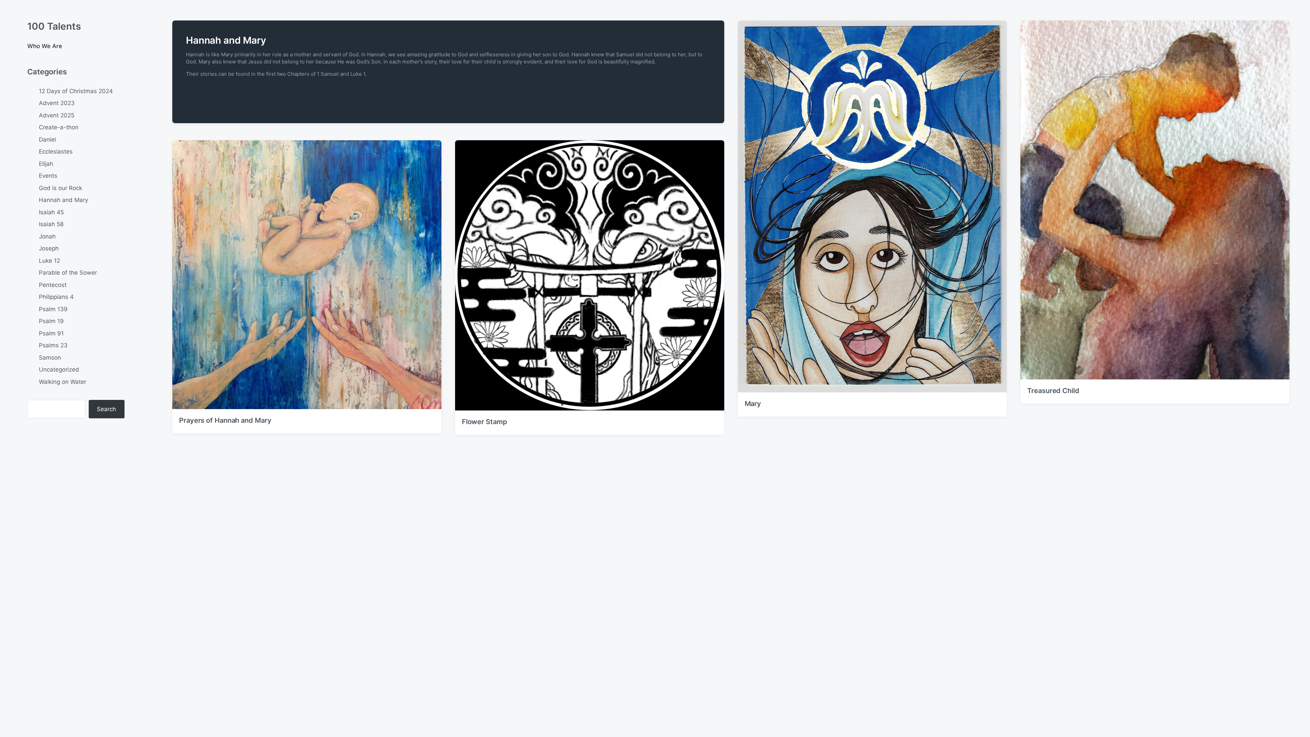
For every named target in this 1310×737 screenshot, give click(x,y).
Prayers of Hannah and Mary (225, 420)
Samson (50, 357)
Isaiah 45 (51, 212)
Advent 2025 (56, 115)
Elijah (46, 163)
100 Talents (54, 26)
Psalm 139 (53, 309)
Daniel (47, 139)
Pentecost (53, 284)
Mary (753, 404)
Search (106, 409)
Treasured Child (1053, 391)
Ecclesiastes (56, 151)
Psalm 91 (51, 333)
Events (48, 175)
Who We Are (44, 46)
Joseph (49, 248)
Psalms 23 (53, 345)
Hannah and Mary (63, 200)
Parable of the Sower (68, 272)
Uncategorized (59, 369)
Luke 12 (49, 260)
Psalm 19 (51, 321)
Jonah (47, 236)
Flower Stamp (484, 422)
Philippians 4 (56, 296)
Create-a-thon (58, 127)
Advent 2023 (57, 103)
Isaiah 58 (51, 224)
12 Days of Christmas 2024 (76, 91)
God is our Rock (60, 188)
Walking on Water (62, 381)
